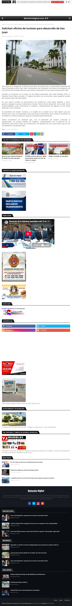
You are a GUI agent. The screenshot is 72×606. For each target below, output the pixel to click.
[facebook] (19, 326)
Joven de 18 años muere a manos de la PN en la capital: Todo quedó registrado (34, 531)
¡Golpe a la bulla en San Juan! (58, 156)
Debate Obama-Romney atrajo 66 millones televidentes (27, 574)
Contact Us (67, 600)
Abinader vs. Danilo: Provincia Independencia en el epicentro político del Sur (34, 545)
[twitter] (53, 326)
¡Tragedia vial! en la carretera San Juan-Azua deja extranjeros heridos (32, 478)
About (60, 600)
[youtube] (53, 330)
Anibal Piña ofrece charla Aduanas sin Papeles (24, 590)
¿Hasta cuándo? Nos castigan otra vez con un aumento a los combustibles (33, 523)
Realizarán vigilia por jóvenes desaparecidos (24, 470)
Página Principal (6, 24)
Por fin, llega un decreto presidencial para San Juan (26, 462)
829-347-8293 (50, 603)
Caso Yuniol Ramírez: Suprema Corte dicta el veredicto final (33, 2)
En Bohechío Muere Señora (18, 582)
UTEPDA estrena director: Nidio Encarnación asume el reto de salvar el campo (35, 158)
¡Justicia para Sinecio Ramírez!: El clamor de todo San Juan (12, 157)
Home (55, 600)
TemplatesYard (36, 603)
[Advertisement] (36, 10)
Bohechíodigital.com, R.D (36, 18)
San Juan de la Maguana (17, 24)
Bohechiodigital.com (8, 36)
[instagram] (19, 330)
